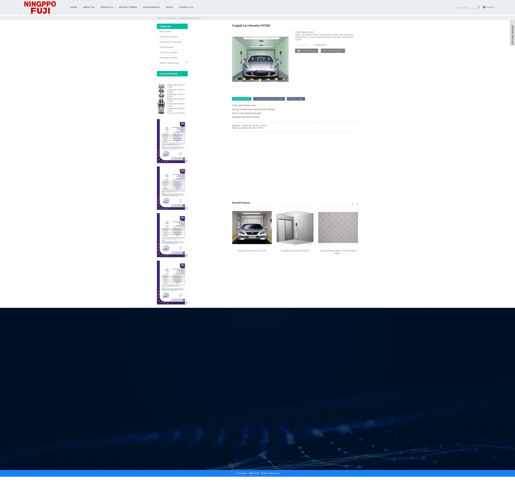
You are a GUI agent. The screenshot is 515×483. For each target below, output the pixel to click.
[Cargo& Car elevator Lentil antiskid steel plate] (338, 227)
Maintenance (151, 7)
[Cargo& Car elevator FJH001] (295, 227)
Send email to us (308, 51)
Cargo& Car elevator (169, 37)
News (169, 7)
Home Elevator (167, 47)
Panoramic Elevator (169, 52)
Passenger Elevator (169, 58)
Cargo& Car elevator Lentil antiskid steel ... (338, 252)
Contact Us (186, 7)
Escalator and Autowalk (171, 42)
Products (106, 7)
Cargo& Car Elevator (189, 18)
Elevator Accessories (169, 63)
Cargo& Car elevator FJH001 (250, 128)
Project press (128, 7)
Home (73, 7)
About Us (89, 7)
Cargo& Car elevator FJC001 (254, 125)
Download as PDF (334, 51)
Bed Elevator (166, 31)
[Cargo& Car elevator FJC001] (252, 227)
